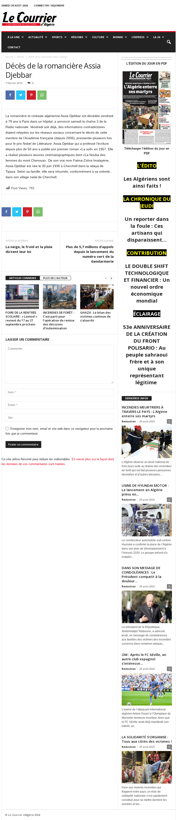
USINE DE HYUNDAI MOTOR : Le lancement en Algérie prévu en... (145, 489)
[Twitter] (20, 95)
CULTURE (98, 37)
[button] (169, 42)
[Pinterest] (31, 95)
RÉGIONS (77, 37)
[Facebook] (10, 95)
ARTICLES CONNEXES (22, 278)
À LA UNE (14, 37)
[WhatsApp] (42, 95)
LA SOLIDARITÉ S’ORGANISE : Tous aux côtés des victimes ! (147, 739)
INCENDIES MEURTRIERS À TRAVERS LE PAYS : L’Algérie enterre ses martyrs (144, 411)
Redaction (129, 421)
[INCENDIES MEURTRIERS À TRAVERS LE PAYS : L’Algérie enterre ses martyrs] (147, 442)
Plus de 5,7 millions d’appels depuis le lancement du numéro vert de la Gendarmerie (90, 254)
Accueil (9, 56)
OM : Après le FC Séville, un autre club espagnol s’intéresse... (144, 659)
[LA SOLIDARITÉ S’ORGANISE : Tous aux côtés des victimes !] (147, 767)
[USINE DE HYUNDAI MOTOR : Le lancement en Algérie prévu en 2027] (147, 520)
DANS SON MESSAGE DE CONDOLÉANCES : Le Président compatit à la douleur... (141, 574)
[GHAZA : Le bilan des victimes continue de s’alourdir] (97, 296)
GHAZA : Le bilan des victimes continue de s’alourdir (95, 316)
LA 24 (156, 37)
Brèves (20, 56)
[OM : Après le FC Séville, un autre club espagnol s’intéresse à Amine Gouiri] (147, 689)
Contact (14, 47)
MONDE (118, 37)
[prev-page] (105, 278)
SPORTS (57, 37)
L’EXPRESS (138, 37)
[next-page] (111, 278)
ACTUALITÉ (35, 37)
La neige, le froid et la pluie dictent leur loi (29, 249)
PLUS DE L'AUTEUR (55, 278)
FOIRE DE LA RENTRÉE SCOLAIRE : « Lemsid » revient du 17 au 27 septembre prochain (21, 318)
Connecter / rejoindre (49, 5)
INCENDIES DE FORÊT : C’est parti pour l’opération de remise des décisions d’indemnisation (58, 320)
